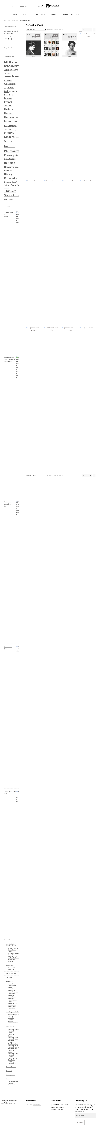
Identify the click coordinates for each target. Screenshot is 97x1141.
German (8, 105)
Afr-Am (6, 73)
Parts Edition (10, 1026)
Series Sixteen (12, 1000)
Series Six (11, 998)
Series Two (11, 1008)
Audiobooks (9, 965)
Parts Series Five (13, 1037)
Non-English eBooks (12, 1012)
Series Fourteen (13, 992)
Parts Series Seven (13, 1047)
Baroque (8, 80)
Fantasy (8, 98)
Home (4, 20)
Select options (51, 45)
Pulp (6, 159)
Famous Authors (13, 1081)
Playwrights (11, 155)
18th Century (11, 65)
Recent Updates (11, 1067)
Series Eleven (12, 985)
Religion (9, 162)
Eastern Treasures (13, 953)
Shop (15, 14)
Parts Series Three (13, 1058)
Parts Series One (13, 1045)
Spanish (6, 187)
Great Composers (13, 955)
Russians (7, 182)
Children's (10, 83)
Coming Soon (40, 14)
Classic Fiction (12, 968)
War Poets (8, 199)
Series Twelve (12, 1006)
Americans (11, 76)
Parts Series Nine (13, 1044)
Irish (6, 126)
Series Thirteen (12, 1003)
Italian (13, 126)
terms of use (37, 1105)
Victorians (11, 195)
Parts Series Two (13, 1063)
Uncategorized (10, 1075)
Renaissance (11, 167)
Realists (12, 159)
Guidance (25, 14)
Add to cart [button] (33, 45)
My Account (75, 14)
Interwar (10, 121)
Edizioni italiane (13, 1022)
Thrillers (10, 190)
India (16, 117)
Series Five (11, 989)
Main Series (15, 20)
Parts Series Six (12, 1048)
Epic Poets (9, 95)
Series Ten (11, 1001)
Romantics (10, 178)
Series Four (11, 990)
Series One (11, 995)
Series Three (12, 1005)
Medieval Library (13, 958)
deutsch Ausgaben (13, 1014)
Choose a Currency (9, 37)
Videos (8, 1079)
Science (7, 185)
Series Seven (12, 997)
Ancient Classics (13, 948)
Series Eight (11, 984)
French (8, 102)
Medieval (9, 133)
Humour (9, 117)
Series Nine (11, 993)
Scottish (15, 185)
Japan (5, 129)
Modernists (11, 136)
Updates (53, 14)
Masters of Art (12, 956)
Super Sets (9, 1071)
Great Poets (11, 969)
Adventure (11, 69)
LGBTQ (12, 129)
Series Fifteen (12, 987)
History (8, 109)
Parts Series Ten (13, 1053)
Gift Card (9, 977)
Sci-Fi (14, 182)
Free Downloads (11, 973)
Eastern (13, 91)
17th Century (11, 62)
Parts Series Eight (13, 1029)
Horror (8, 113)
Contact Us (64, 14)
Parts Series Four (13, 1039)
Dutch (6, 88)
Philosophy (11, 150)
